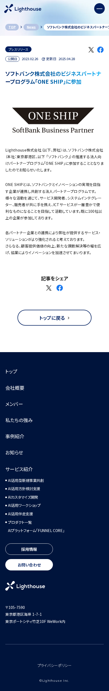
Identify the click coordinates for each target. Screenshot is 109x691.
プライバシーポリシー (54, 665)
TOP (12, 27)
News (31, 27)
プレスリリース (18, 49)
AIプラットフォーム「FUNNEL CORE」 (36, 530)
